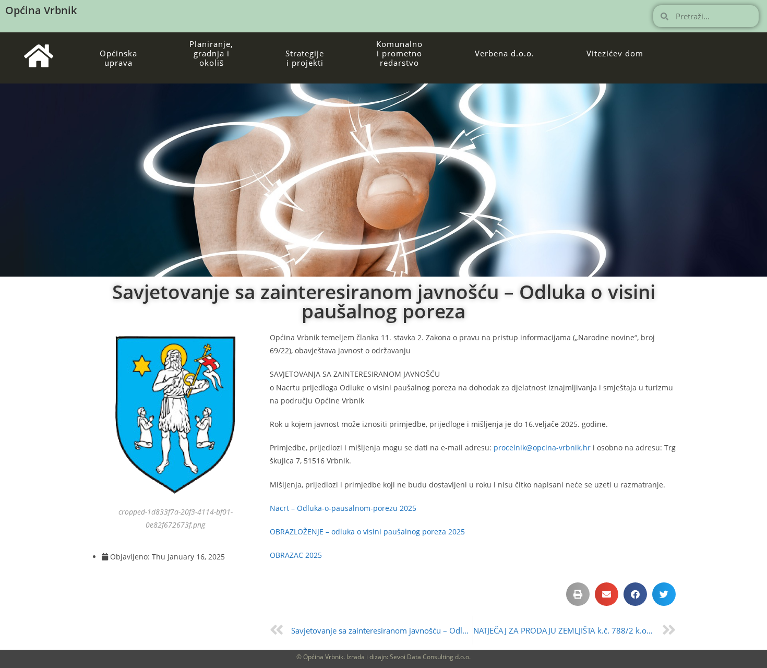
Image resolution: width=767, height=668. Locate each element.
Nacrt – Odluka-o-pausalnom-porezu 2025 (343, 508)
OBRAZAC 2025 (296, 555)
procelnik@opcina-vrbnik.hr (542, 447)
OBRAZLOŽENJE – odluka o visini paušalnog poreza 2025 (367, 531)
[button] (578, 594)
